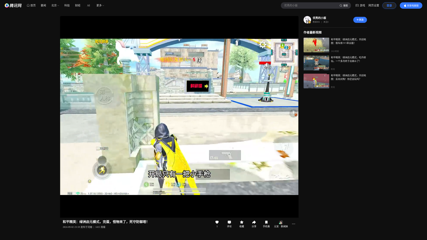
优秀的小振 (319, 17)
